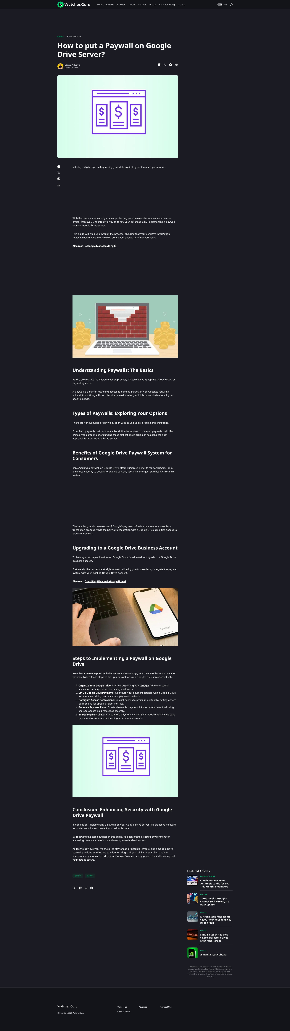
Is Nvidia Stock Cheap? (213, 954)
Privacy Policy (123, 1011)
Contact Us (122, 1007)
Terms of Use (166, 1007)
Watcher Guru (67, 1006)
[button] (222, 4)
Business (204, 876)
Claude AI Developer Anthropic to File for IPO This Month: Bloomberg (214, 883)
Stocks (212, 876)
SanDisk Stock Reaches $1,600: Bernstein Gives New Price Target (214, 937)
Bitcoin (203, 894)
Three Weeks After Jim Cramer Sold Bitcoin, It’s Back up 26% (214, 901)
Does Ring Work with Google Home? (105, 581)
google (78, 875)
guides (90, 875)
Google (144, 685)
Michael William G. (72, 65)
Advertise (143, 1007)
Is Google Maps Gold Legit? (100, 245)
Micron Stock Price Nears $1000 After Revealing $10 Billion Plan (215, 919)
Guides (60, 37)
